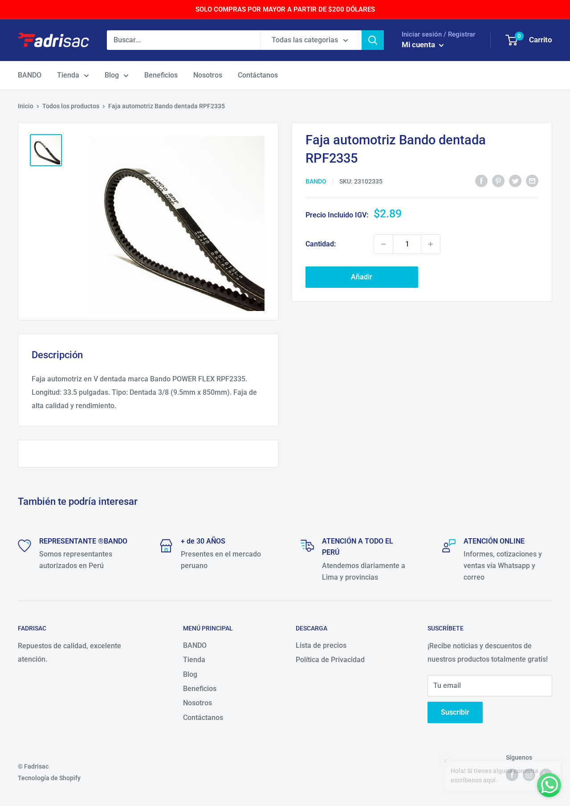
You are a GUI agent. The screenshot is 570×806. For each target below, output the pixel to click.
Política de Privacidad (330, 659)
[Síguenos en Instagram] (529, 774)
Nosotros (207, 75)
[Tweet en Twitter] (515, 180)
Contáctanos (258, 75)
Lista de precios (321, 645)
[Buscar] (373, 40)
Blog (112, 75)
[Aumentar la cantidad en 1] (430, 244)
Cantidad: (320, 244)
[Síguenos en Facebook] (512, 774)
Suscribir (455, 712)
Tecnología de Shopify (49, 777)
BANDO (29, 75)
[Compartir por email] (532, 180)
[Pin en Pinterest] (498, 180)
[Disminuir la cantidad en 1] (383, 244)
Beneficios (161, 75)
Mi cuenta (419, 44)
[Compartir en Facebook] (481, 180)
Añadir (361, 277)
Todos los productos (70, 106)
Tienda (68, 75)
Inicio (25, 106)
